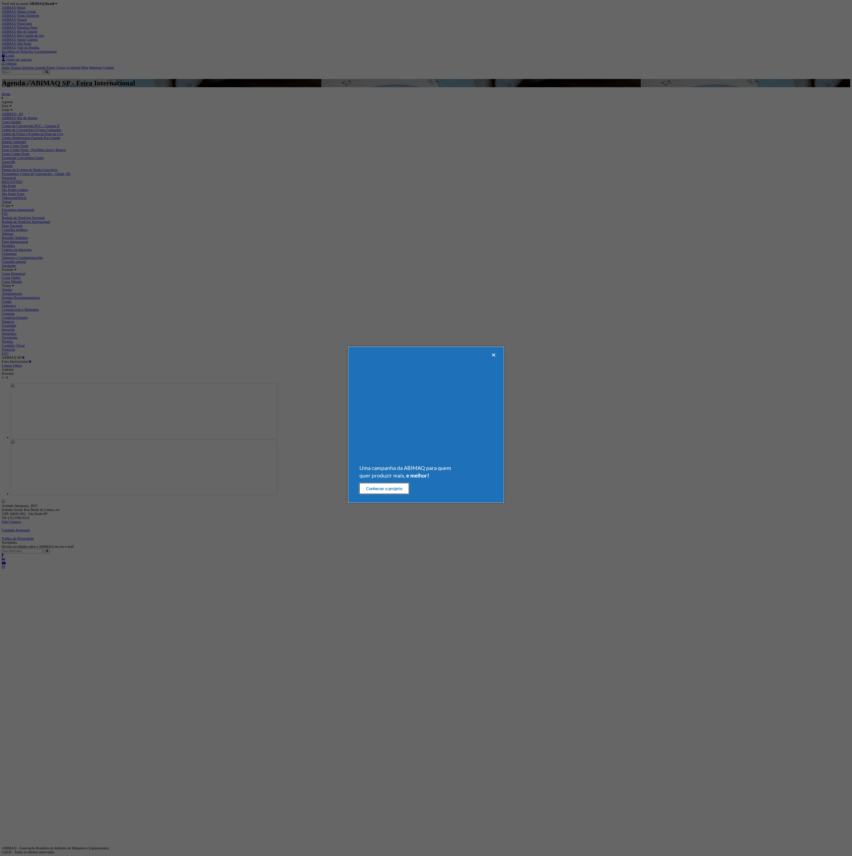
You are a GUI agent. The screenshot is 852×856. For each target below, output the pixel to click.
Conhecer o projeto (384, 488)
